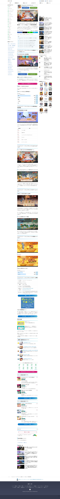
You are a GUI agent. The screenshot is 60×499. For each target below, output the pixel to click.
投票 (36, 95)
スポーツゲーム (10, 74)
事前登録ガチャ (23, 487)
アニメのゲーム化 (20, 442)
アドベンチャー (11, 11)
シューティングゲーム (11, 55)
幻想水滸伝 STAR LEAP (25, 384)
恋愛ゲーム (9, 59)
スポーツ (10, 26)
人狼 (9, 39)
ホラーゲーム (10, 62)
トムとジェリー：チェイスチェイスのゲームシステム (26, 43)
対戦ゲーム (25, 442)
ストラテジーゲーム (10, 71)
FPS (27, 369)
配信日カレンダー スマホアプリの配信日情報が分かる (30, 322)
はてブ (36, 32)
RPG (9, 6)
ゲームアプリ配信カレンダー (30, 487)
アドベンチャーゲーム (11, 47)
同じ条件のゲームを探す (27, 424)
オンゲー (31, 369)
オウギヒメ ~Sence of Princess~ (26, 403)
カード (10, 21)
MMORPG (13, 59)
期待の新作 (13, 45)
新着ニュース (45, 487)
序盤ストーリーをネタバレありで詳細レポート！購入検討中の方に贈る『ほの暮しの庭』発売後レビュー (27, 333)
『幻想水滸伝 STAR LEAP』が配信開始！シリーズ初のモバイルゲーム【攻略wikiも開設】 (27, 336)
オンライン (10, 19)
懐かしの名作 (10, 67)
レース (10, 24)
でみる (25, 7)
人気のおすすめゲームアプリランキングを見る (27, 371)
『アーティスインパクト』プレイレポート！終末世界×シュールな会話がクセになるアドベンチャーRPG (27, 331)
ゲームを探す (14, 487)
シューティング (11, 16)
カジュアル (10, 34)
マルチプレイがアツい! (11, 52)
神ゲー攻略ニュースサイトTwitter (28, 316)
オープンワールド (10, 69)
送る (30, 32)
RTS (23, 369)
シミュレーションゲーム (11, 50)
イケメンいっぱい (10, 57)
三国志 (10, 37)
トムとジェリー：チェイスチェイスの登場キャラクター (27, 45)
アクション (10, 8)
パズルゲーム (10, 64)
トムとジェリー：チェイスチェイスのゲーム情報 (26, 46)
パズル (10, 13)
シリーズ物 (9, 45)
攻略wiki (18, 487)
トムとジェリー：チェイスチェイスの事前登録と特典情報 (27, 40)
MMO (9, 32)
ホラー (10, 29)
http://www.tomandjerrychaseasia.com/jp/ (28, 288)
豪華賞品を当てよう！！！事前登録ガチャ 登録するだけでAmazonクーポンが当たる (30, 327)
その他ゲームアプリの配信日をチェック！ (27, 83)
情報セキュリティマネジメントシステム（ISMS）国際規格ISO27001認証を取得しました (31, 479)
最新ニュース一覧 (27, 295)
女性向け (36, 369)
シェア (20, 32)
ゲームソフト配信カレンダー (39, 487)
